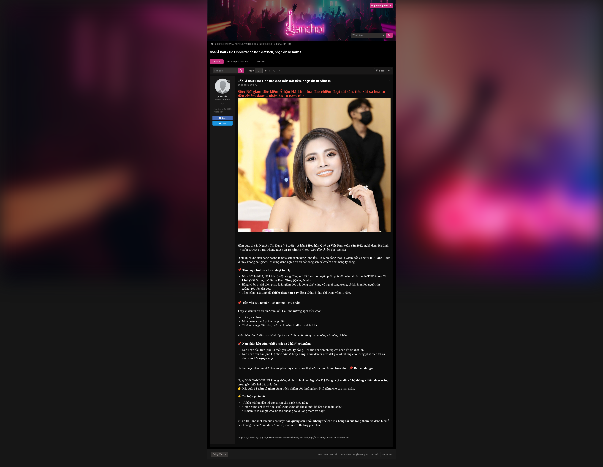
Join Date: (218, 109)
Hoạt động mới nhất (238, 61)
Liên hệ (333, 454)
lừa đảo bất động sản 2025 (295, 437)
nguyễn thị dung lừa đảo (321, 437)
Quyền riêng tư (360, 454)
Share (224, 118)
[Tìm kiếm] (389, 35)
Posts (217, 61)
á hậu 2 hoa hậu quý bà (255, 437)
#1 (389, 80)
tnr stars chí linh (341, 437)
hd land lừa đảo (274, 437)
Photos (261, 61)
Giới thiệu (323, 454)
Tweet (224, 123)
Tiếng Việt (217, 454)
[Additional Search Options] (383, 35)
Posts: (217, 111)
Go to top (387, 454)
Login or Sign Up (379, 5)
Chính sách (345, 454)
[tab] (217, 61)
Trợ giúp (375, 454)
